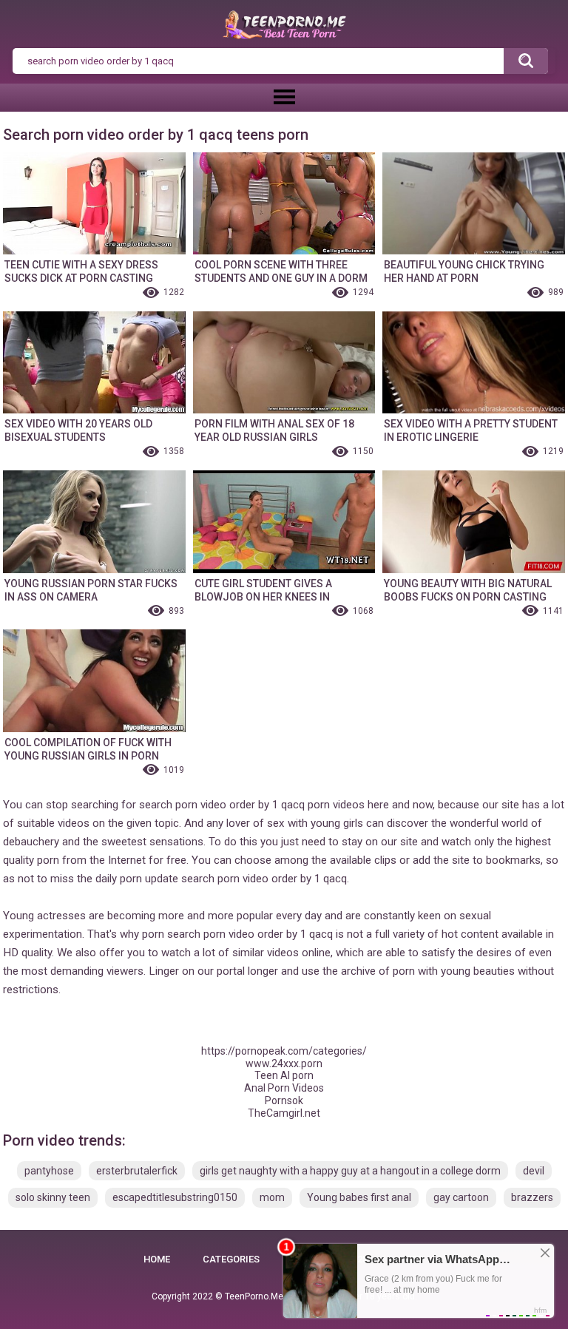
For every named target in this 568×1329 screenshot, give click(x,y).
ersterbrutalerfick (137, 1171)
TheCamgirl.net (284, 1113)
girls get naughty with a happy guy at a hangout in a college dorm (350, 1171)
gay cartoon (461, 1197)
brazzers (532, 1197)
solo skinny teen (53, 1197)
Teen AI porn (284, 1075)
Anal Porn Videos (284, 1088)
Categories (231, 1259)
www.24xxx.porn (284, 1063)
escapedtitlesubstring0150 (174, 1197)
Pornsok (284, 1100)
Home (156, 1259)
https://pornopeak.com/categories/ (284, 1051)
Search (526, 61)
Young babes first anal (359, 1197)
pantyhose (49, 1171)
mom (272, 1197)
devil (533, 1171)
